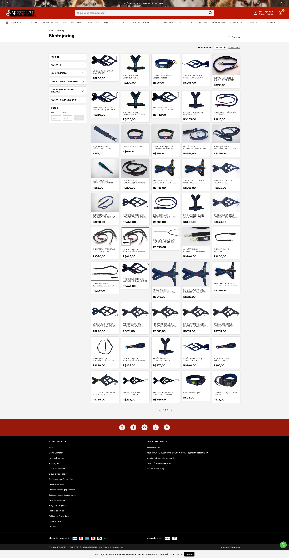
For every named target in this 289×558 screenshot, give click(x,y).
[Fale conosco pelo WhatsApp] (283, 544)
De (52, 113)
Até (64, 113)
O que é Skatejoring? (140, 23)
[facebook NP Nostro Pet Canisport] (133, 427)
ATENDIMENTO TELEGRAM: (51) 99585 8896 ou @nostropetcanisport (177, 453)
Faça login (268, 12)
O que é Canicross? (114, 23)
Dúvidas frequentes (58, 500)
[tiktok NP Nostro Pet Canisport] (156, 427)
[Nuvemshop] (230, 547)
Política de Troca (56, 511)
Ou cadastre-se (266, 14)
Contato (52, 526)
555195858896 (153, 447)
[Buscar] (210, 13)
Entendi (189, 554)
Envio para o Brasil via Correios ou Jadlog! (144, 3)
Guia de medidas (199, 23)
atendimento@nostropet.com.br (161, 458)
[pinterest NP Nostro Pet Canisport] (167, 427)
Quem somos (55, 521)
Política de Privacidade (59, 516)
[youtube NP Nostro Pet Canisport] (144, 427)
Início (34, 23)
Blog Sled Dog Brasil (58, 505)
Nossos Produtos (72, 23)
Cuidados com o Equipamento (262, 23)
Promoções (93, 23)
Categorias (15, 22)
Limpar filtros (234, 47)
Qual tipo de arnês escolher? (171, 23)
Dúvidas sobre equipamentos (227, 23)
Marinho (219, 47)
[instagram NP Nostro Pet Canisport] (122, 427)
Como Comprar (50, 23)
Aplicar (79, 118)
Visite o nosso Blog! (155, 468)
